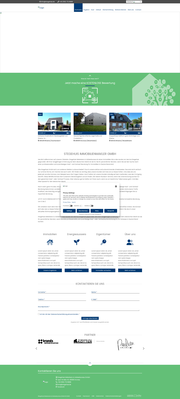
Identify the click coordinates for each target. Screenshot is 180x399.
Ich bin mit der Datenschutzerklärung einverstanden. (59, 314)
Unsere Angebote (49, 270)
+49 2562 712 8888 (66, 2)
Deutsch (130, 2)
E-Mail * (94, 299)
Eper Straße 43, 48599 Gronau (69, 380)
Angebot (86, 10)
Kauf (92, 10)
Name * (94, 292)
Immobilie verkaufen (103, 270)
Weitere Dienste (120, 10)
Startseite (78, 10)
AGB (93, 396)
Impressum (86, 396)
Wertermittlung (108, 10)
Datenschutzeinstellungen (113, 396)
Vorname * (42, 292)
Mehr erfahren (76, 270)
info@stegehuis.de (48, 2)
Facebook (60, 387)
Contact (138, 10)
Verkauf (98, 10)
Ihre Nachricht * (44, 307)
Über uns (131, 10)
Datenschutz (100, 396)
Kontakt (78, 396)
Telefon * (41, 299)
